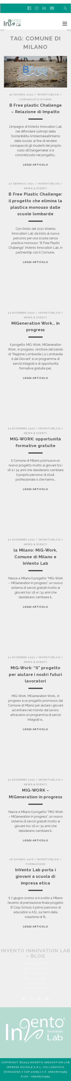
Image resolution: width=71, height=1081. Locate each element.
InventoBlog (48, 94)
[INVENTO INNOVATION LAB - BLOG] (12, 25)
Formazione (35, 864)
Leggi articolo (35, 164)
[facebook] (29, 8)
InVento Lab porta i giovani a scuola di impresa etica (35, 876)
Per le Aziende (35, 978)
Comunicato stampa (35, 99)
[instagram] (36, 8)
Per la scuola (35, 968)
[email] (52, 8)
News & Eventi (35, 188)
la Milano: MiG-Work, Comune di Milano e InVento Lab (35, 557)
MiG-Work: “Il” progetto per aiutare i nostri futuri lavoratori (35, 674)
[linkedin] (44, 8)
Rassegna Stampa (35, 988)
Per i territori (35, 973)
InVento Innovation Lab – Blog (35, 953)
